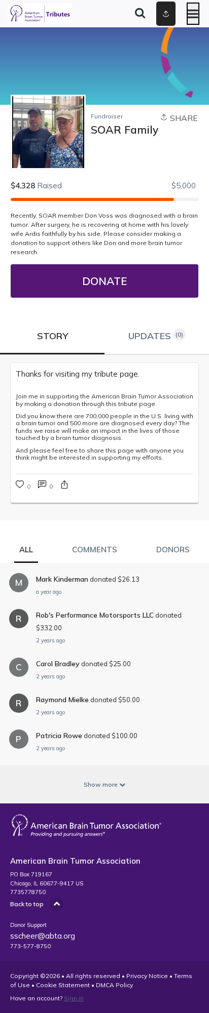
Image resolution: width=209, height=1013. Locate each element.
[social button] (166, 14)
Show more (101, 784)
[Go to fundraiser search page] (140, 13)
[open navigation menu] (193, 14)
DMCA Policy (114, 985)
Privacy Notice (147, 976)
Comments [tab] (94, 549)
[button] (64, 485)
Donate (104, 281)
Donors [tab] (173, 549)
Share (183, 118)
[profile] (151, 14)
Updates (156, 336)
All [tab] (26, 549)
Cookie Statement (63, 985)
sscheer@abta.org (42, 936)
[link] (45, 485)
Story (52, 336)
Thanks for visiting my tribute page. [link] (78, 374)
